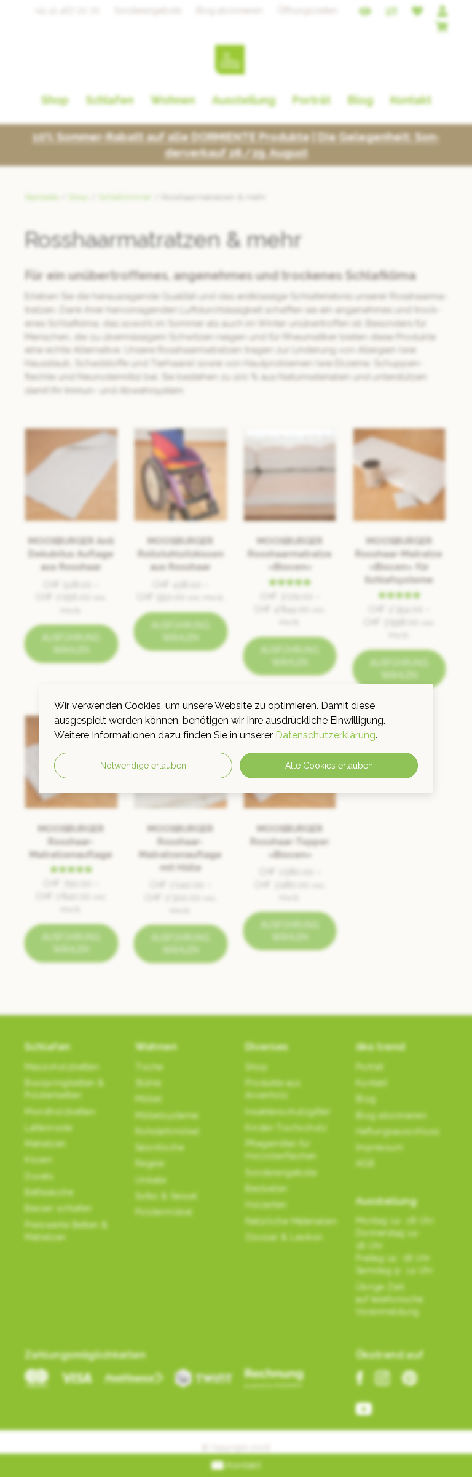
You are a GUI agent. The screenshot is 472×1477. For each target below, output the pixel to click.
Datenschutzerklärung (325, 735)
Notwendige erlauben (143, 765)
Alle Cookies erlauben (329, 765)
